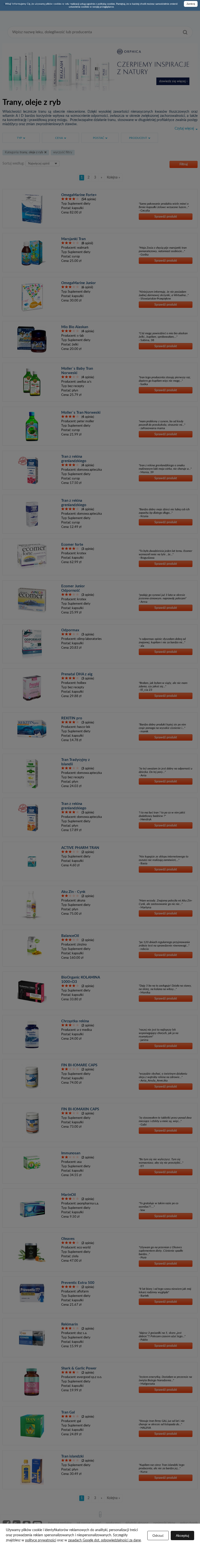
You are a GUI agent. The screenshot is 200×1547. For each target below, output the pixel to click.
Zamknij (191, 4)
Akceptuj (182, 1535)
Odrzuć (158, 1535)
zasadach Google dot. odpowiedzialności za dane (104, 1540)
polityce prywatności (40, 1540)
